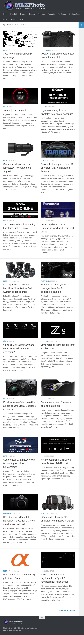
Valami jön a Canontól (14, 110)
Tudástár (51, 14)
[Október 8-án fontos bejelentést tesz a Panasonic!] (58, 39)
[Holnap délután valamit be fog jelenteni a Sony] (20, 560)
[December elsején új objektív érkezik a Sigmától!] (58, 387)
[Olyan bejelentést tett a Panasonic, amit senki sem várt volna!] (58, 210)
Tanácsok (62, 14)
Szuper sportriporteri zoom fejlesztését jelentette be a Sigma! (17, 168)
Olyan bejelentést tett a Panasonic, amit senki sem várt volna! (57, 228)
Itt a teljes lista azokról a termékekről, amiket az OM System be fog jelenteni (17, 288)
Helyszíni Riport (9, 19)
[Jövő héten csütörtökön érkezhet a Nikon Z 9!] (58, 330)
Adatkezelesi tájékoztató (12, 630)
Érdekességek (74, 14)
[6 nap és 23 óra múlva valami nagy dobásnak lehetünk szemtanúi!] (20, 330)
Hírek (5, 14)
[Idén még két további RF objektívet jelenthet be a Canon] (58, 502)
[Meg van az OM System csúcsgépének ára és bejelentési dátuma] (58, 270)
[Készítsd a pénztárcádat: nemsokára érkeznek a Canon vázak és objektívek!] (20, 502)
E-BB (21, 19)
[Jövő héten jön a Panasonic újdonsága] (20, 39)
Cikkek (22, 14)
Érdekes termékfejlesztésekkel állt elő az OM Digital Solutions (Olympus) (19, 406)
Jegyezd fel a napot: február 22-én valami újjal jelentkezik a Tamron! (57, 168)
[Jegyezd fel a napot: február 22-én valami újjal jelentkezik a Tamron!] (58, 149)
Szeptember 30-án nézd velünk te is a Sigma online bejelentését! (19, 463)
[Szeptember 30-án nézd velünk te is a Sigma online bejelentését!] (20, 445)
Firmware (41, 14)
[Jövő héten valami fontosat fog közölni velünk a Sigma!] (20, 210)
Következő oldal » (67, 610)
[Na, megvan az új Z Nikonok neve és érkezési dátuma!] (58, 445)
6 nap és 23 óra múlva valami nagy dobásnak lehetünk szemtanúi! (18, 348)
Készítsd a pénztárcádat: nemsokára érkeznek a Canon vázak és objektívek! (19, 521)
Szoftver (32, 14)
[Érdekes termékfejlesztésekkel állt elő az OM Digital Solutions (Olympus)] (20, 387)
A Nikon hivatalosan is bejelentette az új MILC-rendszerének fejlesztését (54, 578)
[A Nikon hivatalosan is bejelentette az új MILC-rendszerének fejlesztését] (58, 560)
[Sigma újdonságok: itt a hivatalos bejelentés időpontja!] (58, 96)
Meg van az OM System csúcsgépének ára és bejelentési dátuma (53, 288)
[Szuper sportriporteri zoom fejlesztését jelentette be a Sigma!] (20, 149)
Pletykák (13, 14)
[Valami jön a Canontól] (20, 96)
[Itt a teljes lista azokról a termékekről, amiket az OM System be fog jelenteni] (20, 270)
